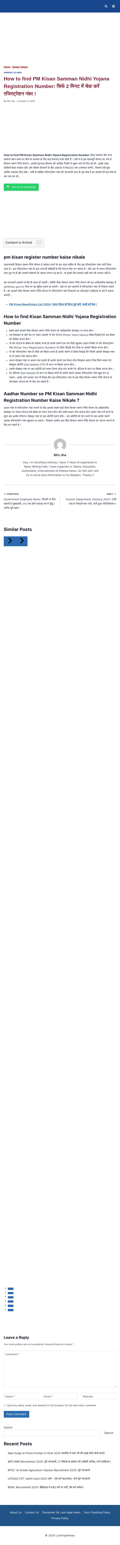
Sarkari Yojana (20, 67)
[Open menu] (113, 6)
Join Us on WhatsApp (24, 187)
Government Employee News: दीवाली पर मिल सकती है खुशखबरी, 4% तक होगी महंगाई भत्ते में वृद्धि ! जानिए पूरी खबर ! (30, 501)
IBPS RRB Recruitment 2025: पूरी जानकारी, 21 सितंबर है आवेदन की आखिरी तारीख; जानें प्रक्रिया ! (59, 1461)
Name (10, 1396)
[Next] (22, 541)
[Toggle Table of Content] (37, 243)
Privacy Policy (60, 1518)
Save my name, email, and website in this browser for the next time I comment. (52, 1405)
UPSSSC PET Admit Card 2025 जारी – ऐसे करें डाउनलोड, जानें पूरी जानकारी (49, 1478)
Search (8, 1427)
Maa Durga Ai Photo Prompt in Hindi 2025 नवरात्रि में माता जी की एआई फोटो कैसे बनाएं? (56, 1453)
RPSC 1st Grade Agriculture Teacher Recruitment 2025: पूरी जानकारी (49, 1470)
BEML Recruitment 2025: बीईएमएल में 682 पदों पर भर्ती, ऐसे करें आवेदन (45, 1487)
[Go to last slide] (10, 541)
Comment (12, 1354)
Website (88, 1396)
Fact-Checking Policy (97, 1512)
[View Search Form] (106, 6)
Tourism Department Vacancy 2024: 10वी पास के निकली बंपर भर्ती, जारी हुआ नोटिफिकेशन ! (90, 499)
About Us (16, 1512)
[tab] (10, 1289)
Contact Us (32, 1512)
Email (48, 1396)
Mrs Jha (11, 101)
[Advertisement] (60, 42)
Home (7, 67)
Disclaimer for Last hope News (61, 1512)
